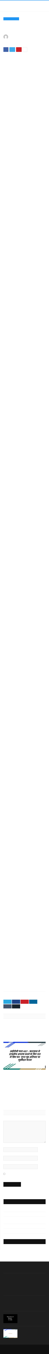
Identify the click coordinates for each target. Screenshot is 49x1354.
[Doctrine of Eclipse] (24, 1089)
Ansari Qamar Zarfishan (24, 37)
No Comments (18, 43)
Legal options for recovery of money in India (32, 1316)
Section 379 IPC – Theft (13, 1209)
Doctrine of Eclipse (12, 1095)
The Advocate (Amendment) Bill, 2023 (21, 1031)
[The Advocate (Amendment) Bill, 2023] (24, 1025)
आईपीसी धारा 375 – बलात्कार (13, 1231)
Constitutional (11, 19)
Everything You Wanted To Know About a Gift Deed (31, 1331)
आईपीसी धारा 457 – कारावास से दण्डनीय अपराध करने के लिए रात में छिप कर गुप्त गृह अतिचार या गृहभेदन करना (24, 1074)
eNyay (31, 1348)
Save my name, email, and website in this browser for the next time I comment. (21, 1175)
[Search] (44, 6)
